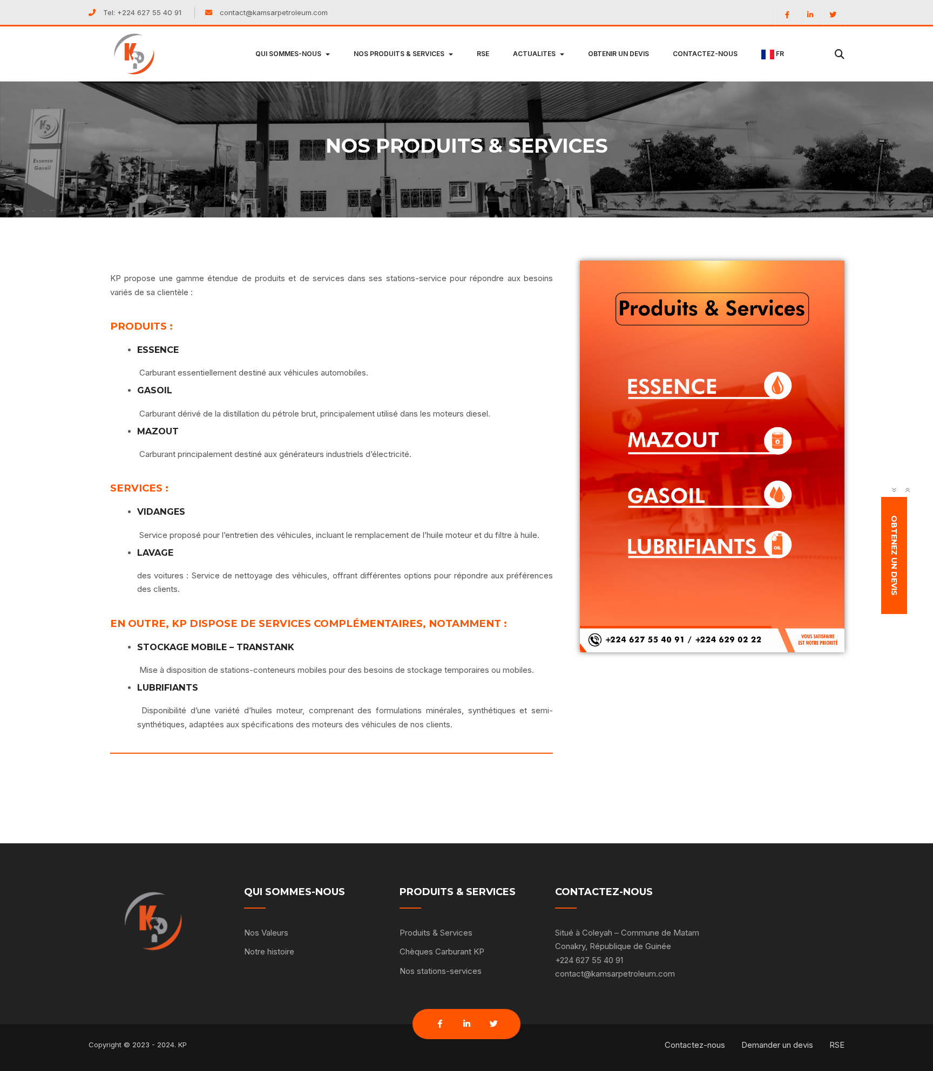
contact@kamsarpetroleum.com (274, 12)
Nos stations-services (441, 971)
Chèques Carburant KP (442, 951)
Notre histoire (269, 951)
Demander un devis (777, 1045)
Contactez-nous (695, 1045)
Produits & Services (436, 932)
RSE (836, 1045)
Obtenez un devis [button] (895, 555)
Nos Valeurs (266, 932)
